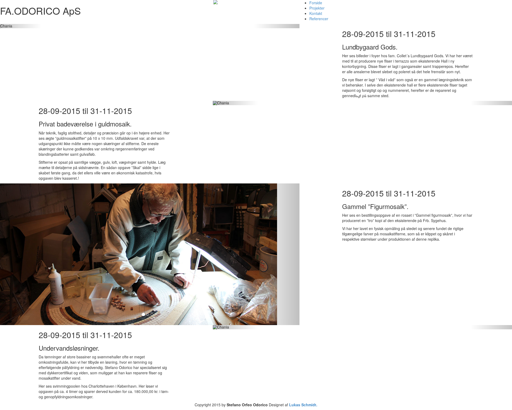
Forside (315, 2)
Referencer (318, 18)
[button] (276, 26)
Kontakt (315, 13)
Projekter (317, 8)
